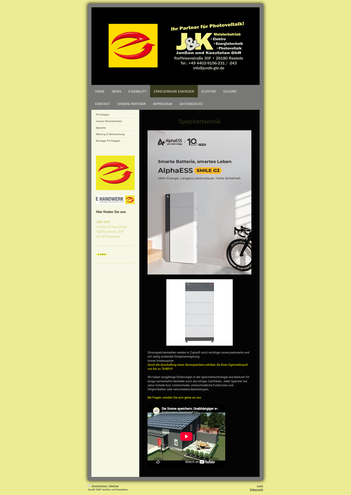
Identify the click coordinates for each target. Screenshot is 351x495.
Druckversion (99, 485)
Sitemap (114, 485)
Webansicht (256, 489)
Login (260, 485)
